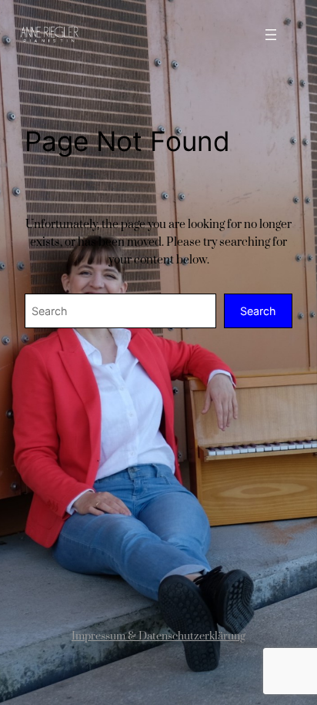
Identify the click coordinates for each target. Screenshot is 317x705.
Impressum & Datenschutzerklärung (158, 636)
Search (258, 310)
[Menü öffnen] (271, 34)
